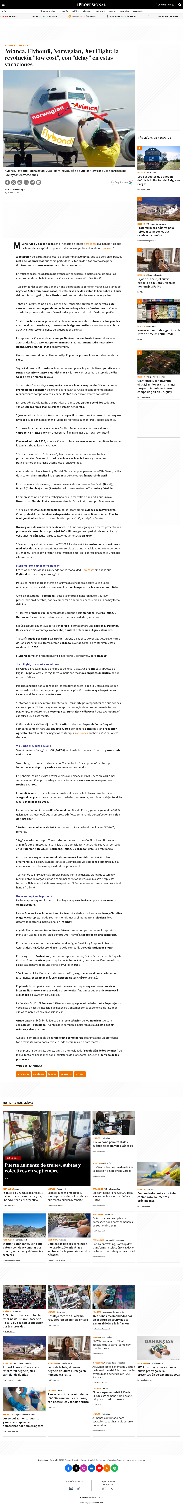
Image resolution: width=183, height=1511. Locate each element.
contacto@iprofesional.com (92, 1503)
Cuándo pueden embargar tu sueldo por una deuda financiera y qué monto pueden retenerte (68, 1196)
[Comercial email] (104, 1489)
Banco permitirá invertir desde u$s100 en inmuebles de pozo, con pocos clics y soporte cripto (68, 1398)
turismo (52, 1074)
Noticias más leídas (18, 1103)
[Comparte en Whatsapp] (19, 182)
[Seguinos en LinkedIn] (91, 1468)
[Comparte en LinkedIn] (26, 182)
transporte (66, 1074)
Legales (112, 11)
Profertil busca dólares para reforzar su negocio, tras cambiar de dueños (155, 231)
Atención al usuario (74, 1481)
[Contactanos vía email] (71, 1488)
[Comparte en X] (13, 182)
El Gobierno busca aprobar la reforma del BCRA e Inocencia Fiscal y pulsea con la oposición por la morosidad (23, 1320)
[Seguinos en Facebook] (68, 1468)
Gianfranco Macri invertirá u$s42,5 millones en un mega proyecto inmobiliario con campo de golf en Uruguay (156, 386)
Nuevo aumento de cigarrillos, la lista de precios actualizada (158, 332)
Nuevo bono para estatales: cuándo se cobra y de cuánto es (113, 1144)
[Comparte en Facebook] (7, 182)
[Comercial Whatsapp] (112, 1489)
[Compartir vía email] (38, 182)
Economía (63, 11)
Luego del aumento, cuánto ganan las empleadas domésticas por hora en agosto (23, 1422)
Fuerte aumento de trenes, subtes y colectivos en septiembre (43, 1168)
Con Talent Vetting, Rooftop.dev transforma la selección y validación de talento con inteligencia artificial (114, 1247)
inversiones (81, 733)
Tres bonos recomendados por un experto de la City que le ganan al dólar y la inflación (112, 1319)
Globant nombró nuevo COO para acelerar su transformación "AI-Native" (113, 1196)
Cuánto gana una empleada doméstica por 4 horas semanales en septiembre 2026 (113, 1222)
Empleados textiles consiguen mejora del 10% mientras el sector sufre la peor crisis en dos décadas (69, 1249)
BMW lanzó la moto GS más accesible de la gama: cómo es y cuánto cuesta (112, 1344)
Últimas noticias (47, 11)
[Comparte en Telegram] (32, 182)
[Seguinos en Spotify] (114, 1468)
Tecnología (138, 11)
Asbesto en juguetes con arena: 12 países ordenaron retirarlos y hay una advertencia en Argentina (23, 1196)
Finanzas (87, 11)
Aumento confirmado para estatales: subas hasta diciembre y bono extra (113, 1421)
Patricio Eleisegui (16, 189)
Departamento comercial (108, 1483)
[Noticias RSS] (107, 1468)
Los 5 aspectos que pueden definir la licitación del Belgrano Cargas (158, 180)
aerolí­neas (90, 244)
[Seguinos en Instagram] (83, 1468)
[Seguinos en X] (76, 1468)
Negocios (124, 11)
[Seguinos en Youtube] (99, 1468)
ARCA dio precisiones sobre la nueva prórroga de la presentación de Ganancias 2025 (158, 1371)
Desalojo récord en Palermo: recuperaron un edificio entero (68, 1318)
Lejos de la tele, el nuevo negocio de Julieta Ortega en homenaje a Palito (156, 283)
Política (75, 11)
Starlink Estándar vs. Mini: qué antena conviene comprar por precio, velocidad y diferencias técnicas (23, 1249)
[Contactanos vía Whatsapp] (78, 1488)
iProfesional (11, 45)
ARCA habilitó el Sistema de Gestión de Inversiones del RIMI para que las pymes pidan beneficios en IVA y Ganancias (114, 1372)
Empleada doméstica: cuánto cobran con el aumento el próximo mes (156, 1197)
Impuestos (100, 11)
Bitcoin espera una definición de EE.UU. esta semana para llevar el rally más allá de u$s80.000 (113, 1396)
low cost (107, 248)
